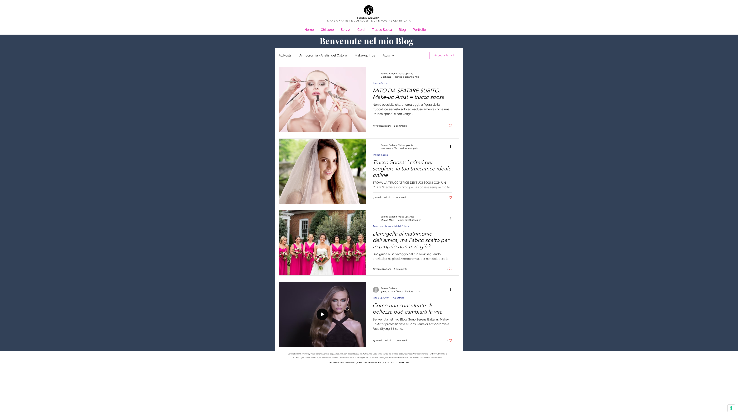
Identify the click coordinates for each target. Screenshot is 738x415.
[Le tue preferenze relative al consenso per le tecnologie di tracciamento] (731, 408)
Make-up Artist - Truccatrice (388, 298)
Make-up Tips (365, 55)
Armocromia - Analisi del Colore (323, 55)
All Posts (285, 55)
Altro (386, 55)
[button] (419, 28)
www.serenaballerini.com (431, 357)
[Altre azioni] (451, 75)
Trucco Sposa (380, 83)
